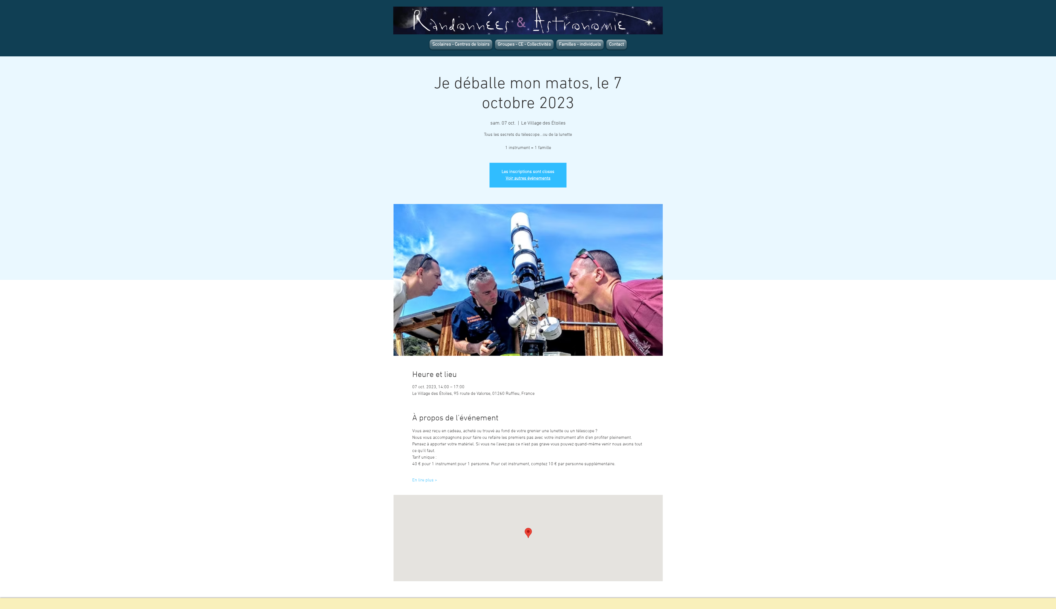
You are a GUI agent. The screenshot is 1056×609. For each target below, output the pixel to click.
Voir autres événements (528, 178)
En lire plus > (424, 480)
